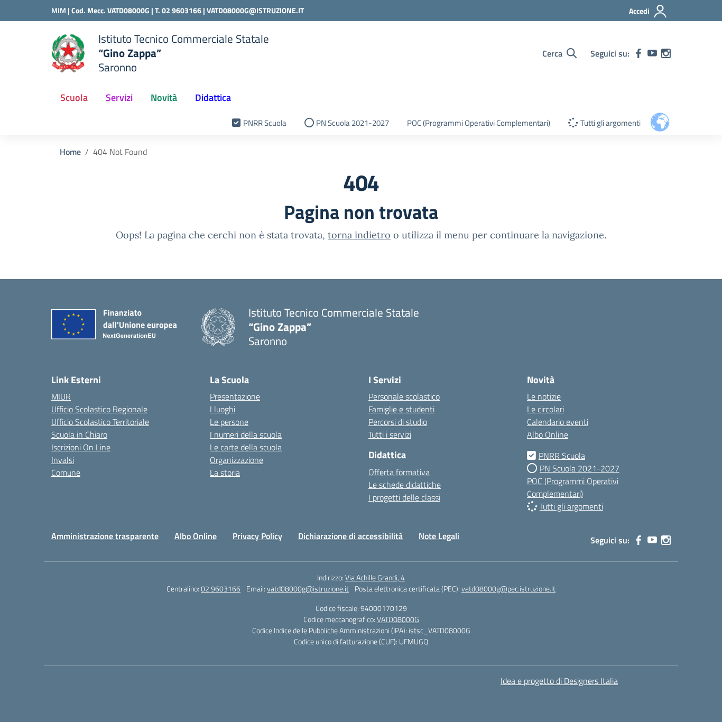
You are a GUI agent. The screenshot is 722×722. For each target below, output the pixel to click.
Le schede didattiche (404, 484)
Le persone (229, 421)
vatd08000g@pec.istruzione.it (508, 588)
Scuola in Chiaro (79, 434)
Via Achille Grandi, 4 (375, 577)
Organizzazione (236, 459)
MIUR (61, 396)
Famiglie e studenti (401, 409)
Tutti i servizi (389, 434)
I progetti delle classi (404, 497)
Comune (65, 472)
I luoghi (222, 409)
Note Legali (439, 536)
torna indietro (359, 235)
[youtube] (652, 53)
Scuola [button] (74, 97)
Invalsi (62, 459)
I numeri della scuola (246, 434)
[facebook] (638, 53)
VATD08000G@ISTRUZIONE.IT (255, 10)
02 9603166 (220, 588)
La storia (225, 472)
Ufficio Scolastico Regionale (99, 409)
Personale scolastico (404, 396)
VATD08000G (398, 619)
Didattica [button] (213, 97)
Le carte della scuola (246, 447)
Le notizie (544, 396)
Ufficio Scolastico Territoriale (100, 421)
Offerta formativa (399, 472)
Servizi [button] (119, 97)
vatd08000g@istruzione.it (308, 588)
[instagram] (666, 53)
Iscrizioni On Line (80, 447)
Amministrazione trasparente (105, 536)
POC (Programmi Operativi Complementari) (478, 123)
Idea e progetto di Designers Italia (559, 680)
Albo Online (547, 434)
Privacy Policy (257, 536)
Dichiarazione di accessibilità (350, 536)
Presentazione (235, 396)
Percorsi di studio (397, 421)
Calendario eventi (557, 421)
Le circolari (545, 409)
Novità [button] (164, 97)
